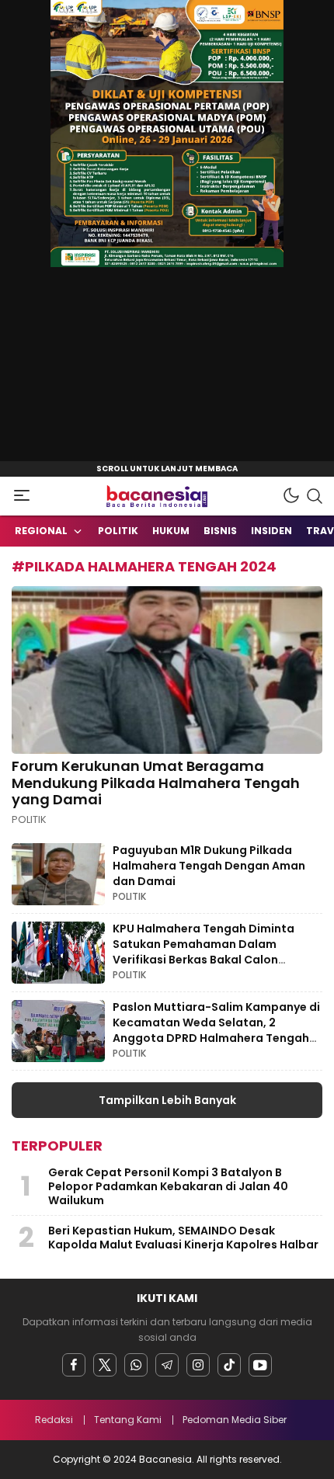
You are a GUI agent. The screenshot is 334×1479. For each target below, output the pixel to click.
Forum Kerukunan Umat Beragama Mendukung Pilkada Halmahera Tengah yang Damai (156, 782)
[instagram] (198, 1365)
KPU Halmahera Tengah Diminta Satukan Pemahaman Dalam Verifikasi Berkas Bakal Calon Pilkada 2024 (203, 951)
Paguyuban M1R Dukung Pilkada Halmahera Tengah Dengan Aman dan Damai (209, 865)
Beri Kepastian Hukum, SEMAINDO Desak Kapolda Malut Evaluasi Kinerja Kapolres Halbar (183, 1237)
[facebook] (73, 1365)
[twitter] (105, 1365)
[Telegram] (167, 1365)
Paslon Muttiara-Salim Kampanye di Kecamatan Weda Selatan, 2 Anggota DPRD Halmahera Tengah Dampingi (216, 1030)
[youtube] (260, 1365)
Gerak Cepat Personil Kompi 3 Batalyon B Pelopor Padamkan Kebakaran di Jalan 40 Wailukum (168, 1186)
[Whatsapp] (136, 1365)
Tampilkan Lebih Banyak (167, 1100)
